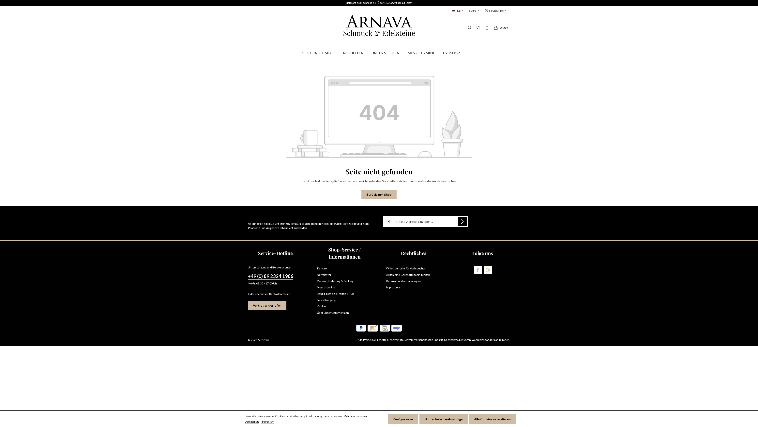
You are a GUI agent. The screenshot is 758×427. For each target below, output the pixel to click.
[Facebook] (478, 270)
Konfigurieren (403, 419)
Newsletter (324, 274)
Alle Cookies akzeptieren (492, 419)
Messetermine (326, 287)
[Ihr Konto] (487, 28)
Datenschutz (252, 421)
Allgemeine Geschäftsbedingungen (408, 274)
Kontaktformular (279, 294)
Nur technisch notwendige (443, 419)
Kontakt (322, 268)
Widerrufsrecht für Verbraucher (405, 268)
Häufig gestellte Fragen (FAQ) (335, 293)
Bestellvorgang (326, 300)
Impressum (393, 287)
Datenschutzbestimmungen (403, 281)
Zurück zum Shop (379, 194)
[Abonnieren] (462, 221)
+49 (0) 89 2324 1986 (270, 276)
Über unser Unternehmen (333, 312)
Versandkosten (423, 339)
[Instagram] (488, 270)
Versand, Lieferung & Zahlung (335, 281)
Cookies (322, 306)
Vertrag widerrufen (267, 305)
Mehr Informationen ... (356, 416)
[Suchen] (470, 28)
